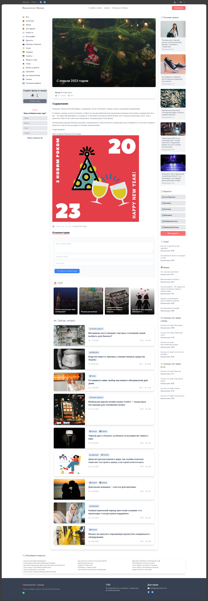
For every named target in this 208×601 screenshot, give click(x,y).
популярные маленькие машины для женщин (39, 563)
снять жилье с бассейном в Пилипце (145, 567)
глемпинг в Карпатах (85, 565)
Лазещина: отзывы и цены (87, 567)
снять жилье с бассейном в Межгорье (37, 567)
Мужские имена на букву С (170, 279)
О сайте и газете (95, 8)
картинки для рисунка (85, 563)
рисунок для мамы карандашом (34, 561)
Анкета (107, 8)
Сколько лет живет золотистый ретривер (172, 353)
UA (185, 2)
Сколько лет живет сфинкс (170, 388)
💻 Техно (92, 376)
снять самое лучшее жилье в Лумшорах (92, 569)
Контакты (179, 8)
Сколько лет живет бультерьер (172, 325)
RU (181, 2)
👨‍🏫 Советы (103, 431)
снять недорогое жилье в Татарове (144, 565)
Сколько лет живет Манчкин (171, 371)
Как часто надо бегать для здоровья (170, 247)
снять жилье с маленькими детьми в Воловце (39, 572)
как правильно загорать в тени (143, 563)
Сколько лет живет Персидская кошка (172, 380)
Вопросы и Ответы (120, 8)
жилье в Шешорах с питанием (34, 569)
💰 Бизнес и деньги (96, 329)
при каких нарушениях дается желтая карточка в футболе (44, 565)
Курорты (25, 2)
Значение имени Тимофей (170, 308)
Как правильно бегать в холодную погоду (173, 257)
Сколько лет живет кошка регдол (172, 396)
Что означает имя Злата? (170, 272)
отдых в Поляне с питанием (142, 569)
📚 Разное (93, 431)
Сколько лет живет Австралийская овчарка (169, 343)
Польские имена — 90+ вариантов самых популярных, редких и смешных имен (173, 289)
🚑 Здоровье (93, 352)
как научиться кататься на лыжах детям (92, 561)
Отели (33, 2)
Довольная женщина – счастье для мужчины (112, 487)
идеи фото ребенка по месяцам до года (146, 561)
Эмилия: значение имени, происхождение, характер (170, 300)
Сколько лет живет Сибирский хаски (171, 334)
